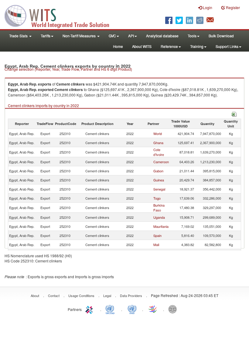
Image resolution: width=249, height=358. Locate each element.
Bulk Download (221, 35)
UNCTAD (111, 309)
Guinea (158, 179)
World (157, 133)
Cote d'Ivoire (158, 152)
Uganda (159, 217)
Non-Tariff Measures (80, 35)
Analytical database (162, 35)
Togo (157, 198)
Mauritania (161, 226)
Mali (156, 244)
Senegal (159, 189)
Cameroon (161, 161)
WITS (60, 15)
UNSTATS (132, 309)
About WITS (142, 46)
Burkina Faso (159, 207)
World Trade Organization (153, 309)
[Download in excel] (234, 113)
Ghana (158, 142)
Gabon (158, 170)
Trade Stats (19, 35)
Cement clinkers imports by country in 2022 (43, 105)
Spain (157, 235)
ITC (90, 309)
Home (118, 46)
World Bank (174, 309)
